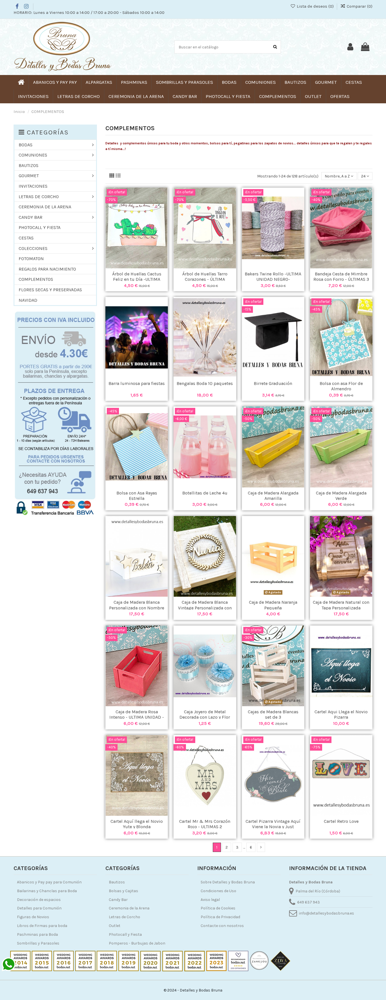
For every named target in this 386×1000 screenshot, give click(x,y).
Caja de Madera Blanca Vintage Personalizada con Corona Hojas (205, 607)
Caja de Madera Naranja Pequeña (273, 604)
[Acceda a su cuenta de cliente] (350, 47)
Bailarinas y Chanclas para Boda (47, 890)
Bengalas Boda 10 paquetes (205, 383)
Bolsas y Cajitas (123, 890)
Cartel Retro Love (341, 821)
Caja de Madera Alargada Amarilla (273, 495)
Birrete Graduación (273, 383)
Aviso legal (210, 899)
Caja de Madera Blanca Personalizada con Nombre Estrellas (136, 607)
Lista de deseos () (315, 6)
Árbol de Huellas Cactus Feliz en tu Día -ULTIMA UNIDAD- (136, 279)
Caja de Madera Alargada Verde (341, 495)
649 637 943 (308, 902)
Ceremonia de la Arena (129, 908)
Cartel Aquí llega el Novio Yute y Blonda (136, 824)
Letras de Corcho (124, 917)
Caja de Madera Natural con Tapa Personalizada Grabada (341, 607)
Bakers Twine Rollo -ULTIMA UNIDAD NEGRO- (273, 276)
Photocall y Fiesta (125, 934)
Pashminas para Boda (37, 934)
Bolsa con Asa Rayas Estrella (136, 495)
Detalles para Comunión (39, 908)
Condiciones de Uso (218, 890)
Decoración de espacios (39, 899)
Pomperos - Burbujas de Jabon (137, 943)
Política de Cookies (218, 908)
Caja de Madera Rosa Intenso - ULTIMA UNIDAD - (136, 714)
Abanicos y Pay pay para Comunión (49, 882)
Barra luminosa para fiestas (137, 383)
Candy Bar (118, 899)
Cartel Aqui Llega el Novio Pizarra (341, 714)
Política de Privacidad (220, 917)
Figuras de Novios (33, 917)
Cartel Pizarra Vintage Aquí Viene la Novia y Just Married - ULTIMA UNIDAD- (273, 827)
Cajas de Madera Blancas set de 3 (273, 714)
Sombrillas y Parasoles (38, 943)
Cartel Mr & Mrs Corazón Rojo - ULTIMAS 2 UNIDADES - (204, 827)
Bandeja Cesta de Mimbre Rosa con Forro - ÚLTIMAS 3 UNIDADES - (341, 279)
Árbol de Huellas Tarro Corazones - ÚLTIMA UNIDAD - (204, 279)
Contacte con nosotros (222, 925)
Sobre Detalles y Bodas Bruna (228, 882)
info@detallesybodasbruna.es (326, 913)
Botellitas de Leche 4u (204, 493)
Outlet (114, 925)
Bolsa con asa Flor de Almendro (341, 386)
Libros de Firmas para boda (42, 925)
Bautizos (117, 882)
